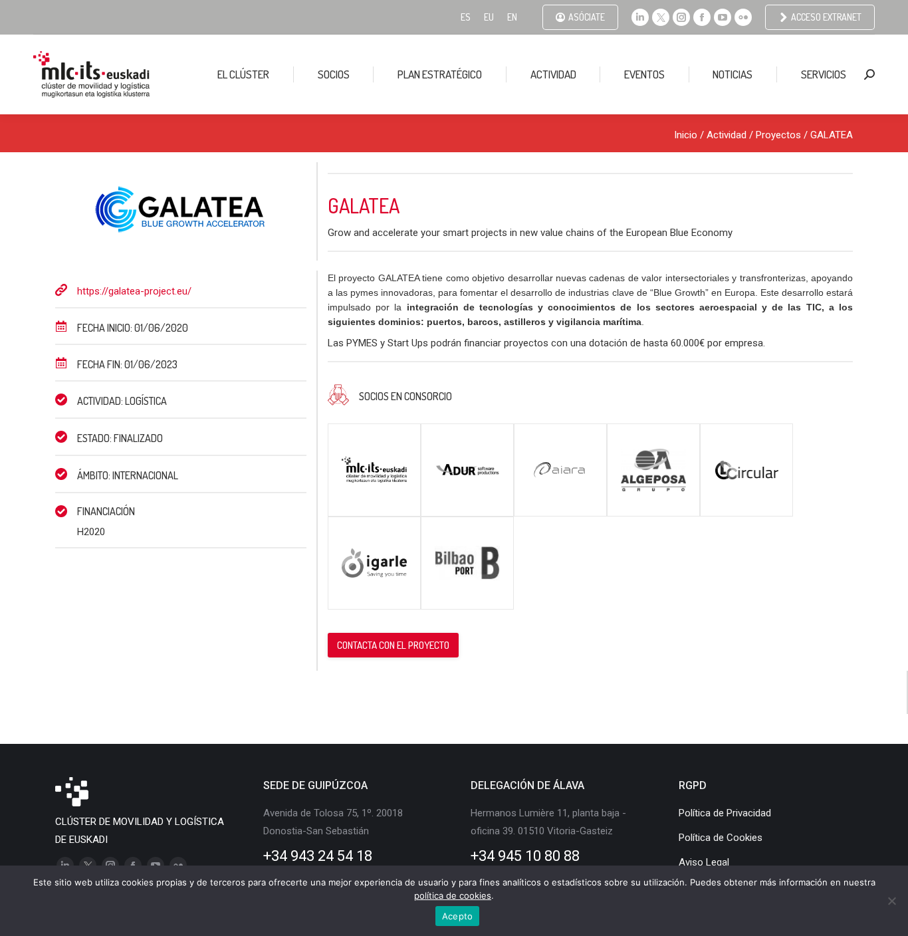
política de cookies (452, 895)
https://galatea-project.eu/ (134, 291)
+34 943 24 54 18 (317, 856)
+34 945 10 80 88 (525, 856)
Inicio (685, 135)
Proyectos (778, 135)
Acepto (457, 916)
